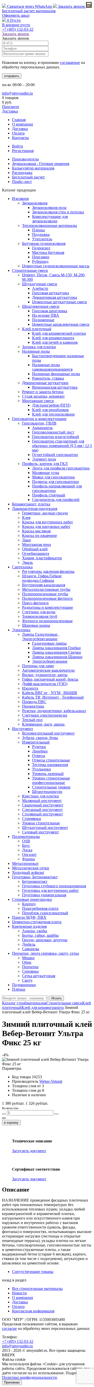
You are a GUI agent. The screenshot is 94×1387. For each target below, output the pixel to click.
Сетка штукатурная (38, 976)
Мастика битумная (48, 252)
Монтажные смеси (38, 401)
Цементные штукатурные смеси (59, 302)
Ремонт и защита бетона (42, 392)
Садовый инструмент (40, 832)
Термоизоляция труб (39, 616)
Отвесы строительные (51, 760)
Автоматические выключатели (48, 670)
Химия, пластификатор (42, 558)
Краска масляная (36, 531)
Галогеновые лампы (49, 643)
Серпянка (30, 971)
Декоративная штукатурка (54, 297)
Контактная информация (33, 1311)
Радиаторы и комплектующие (47, 607)
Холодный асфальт (28, 872)
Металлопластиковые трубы (46, 589)
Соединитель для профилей (55, 499)
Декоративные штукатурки (45, 383)
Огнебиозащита (35, 553)
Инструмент (22, 729)
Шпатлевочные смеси (40, 306)
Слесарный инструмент (42, 809)
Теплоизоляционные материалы (49, 225)
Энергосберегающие (49, 661)
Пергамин (40, 257)
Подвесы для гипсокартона (55, 481)
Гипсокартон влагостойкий (55, 437)
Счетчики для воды (38, 612)
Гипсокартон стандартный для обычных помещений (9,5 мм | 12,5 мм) (62, 445)
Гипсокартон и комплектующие (39, 419)
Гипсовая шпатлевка (49, 311)
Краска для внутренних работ (47, 522)
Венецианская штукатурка (54, 387)
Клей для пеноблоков (50, 410)
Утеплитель (42, 239)
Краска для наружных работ (46, 526)
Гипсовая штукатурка (50, 293)
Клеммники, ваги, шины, (43, 724)
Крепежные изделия (29, 926)
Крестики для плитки (40, 796)
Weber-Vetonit (50, 1081)
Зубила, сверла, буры (40, 738)
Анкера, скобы (34, 931)
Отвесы (38, 756)
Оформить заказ (15, 15)
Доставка (10, 111)
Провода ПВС (34, 702)
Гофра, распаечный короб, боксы (50, 679)
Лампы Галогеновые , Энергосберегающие (40, 636)
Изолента (30, 688)
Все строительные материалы (37, 1288)
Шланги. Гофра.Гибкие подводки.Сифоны (42, 578)
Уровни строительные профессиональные (51, 780)
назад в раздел (14, 1280)
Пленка (38, 230)
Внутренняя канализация (43, 585)
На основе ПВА (45, 315)
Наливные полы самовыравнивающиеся (52, 367)
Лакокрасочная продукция (34, 508)
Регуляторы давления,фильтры (48, 571)
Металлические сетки (30, 868)
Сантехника (22, 567)
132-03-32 (17, 29)
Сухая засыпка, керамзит (43, 396)
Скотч (27, 980)
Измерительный (36, 742)
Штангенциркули (47, 791)
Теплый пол (32, 720)
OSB (26, 841)
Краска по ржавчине (39, 535)
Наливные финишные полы (56, 374)
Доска (27, 850)
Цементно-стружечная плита (36, 922)
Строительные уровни (51, 787)
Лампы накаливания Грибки (56, 648)
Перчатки (30, 967)
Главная (19, 120)
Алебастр (40, 288)
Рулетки (39, 747)
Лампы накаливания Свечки (56, 652)
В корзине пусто (16, 25)
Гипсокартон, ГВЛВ (39, 423)
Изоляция (20, 198)
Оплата (18, 133)
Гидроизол (41, 248)
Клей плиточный (36, 329)
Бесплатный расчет (29, 11)
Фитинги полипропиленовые (47, 621)
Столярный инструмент (42, 814)
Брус (26, 845)
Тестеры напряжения (50, 765)
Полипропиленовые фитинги (47, 598)
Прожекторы (33, 706)
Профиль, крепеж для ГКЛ (45, 464)
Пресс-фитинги (35, 603)
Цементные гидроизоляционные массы (55, 266)
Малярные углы (45, 472)
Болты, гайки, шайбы (40, 935)
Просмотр (10, 107)
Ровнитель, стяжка (48, 378)
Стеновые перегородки (32, 899)
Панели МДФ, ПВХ (29, 917)
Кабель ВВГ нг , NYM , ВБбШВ (49, 693)
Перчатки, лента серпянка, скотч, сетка (45, 953)
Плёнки (18, 989)
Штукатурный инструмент (45, 827)
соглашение (70, 62)
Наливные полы (36, 351)
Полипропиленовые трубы (45, 594)
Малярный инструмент (42, 800)
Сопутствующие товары (32, 1271)
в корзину (11, 1122)
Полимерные (43, 320)
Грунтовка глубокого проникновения (54, 886)
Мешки (28, 958)
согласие (9, 1328)
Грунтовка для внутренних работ (50, 890)
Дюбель (28, 944)
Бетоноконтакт (34, 881)
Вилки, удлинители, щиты (44, 675)
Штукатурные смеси (39, 284)
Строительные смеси (30, 270)
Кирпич (29, 904)
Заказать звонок (71, 6)
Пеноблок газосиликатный (45, 913)
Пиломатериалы (26, 836)
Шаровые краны (36, 625)
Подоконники (24, 985)
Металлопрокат (25, 863)
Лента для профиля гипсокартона (60, 468)
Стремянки (31, 818)
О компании (22, 124)
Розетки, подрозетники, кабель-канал (54, 711)
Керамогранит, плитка (31, 504)
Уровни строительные (41, 823)
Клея (26, 517)
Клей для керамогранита (53, 338)
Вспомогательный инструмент (48, 733)
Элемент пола (44, 459)
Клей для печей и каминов (55, 342)
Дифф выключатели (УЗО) (44, 684)
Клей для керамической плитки (59, 333)
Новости (19, 1293)
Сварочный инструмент (42, 805)
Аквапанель (42, 428)
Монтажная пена (36, 544)
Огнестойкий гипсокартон (55, 455)
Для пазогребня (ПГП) (51, 405)
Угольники (41, 769)
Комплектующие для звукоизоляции (50, 218)
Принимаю (12, 1382)
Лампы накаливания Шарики (57, 657)
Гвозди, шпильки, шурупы (44, 940)
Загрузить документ (29, 1151)
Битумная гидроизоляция (43, 243)
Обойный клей (35, 549)
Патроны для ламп (38, 666)
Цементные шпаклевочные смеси (60, 324)
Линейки (40, 751)
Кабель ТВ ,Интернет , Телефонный (53, 697)
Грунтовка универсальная (44, 895)
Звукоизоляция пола (49, 207)
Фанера (28, 859)
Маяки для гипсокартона (53, 477)
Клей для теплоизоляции (53, 414)
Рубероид (40, 261)
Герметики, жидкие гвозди (45, 513)
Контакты (20, 138)
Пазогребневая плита (40, 908)
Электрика (21, 630)
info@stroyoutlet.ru (17, 93)
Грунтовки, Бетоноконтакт (35, 877)
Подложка (41, 234)
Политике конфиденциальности (29, 1377)
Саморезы (30, 949)
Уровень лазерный (48, 773)
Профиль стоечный (48, 495)
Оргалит (29, 854)
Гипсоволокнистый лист (53, 432)
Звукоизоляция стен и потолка (58, 212)
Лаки (26, 540)
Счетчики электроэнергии (44, 715)
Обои (26, 962)
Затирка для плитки (39, 347)
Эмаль (27, 562)
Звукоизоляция (34, 203)
